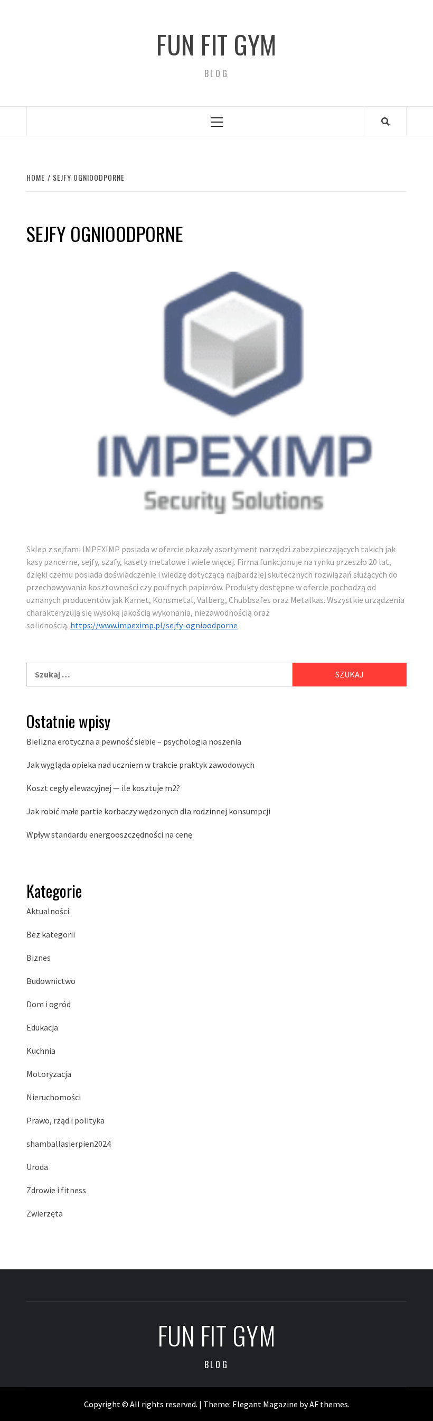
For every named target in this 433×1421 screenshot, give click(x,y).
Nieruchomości (53, 1097)
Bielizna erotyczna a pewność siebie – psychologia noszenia (133, 741)
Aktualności (47, 911)
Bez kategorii (50, 934)
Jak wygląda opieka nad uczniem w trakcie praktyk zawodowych (140, 764)
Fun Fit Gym (216, 44)
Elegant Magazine (265, 1404)
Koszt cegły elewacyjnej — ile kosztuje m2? (103, 788)
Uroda (37, 1167)
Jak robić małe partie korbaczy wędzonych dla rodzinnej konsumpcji (148, 811)
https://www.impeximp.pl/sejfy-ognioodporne (154, 625)
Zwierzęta (44, 1213)
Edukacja (42, 1027)
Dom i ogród (48, 1004)
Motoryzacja (48, 1074)
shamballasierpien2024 (68, 1143)
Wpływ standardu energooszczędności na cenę (109, 834)
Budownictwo (51, 981)
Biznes (38, 957)
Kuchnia (40, 1050)
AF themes (328, 1404)
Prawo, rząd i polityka (65, 1120)
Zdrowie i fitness (56, 1190)
